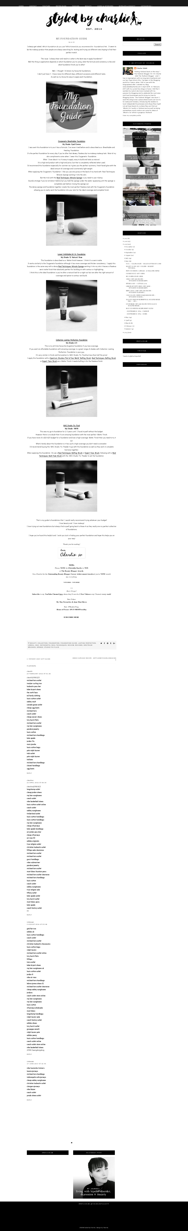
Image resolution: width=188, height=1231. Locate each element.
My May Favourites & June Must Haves (71, 602)
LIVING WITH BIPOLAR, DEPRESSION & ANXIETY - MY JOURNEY (142, 157)
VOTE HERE (67, 582)
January (128, 329)
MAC (37, 645)
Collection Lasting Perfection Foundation (71, 340)
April (128, 320)
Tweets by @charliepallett (132, 356)
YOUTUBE (46, 6)
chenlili (29, 671)
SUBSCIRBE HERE (71, 617)
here (61, 594)
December (129, 247)
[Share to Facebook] (104, 643)
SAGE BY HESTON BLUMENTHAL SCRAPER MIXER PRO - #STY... (143, 300)
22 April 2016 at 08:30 (37, 782)
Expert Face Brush (49, 361)
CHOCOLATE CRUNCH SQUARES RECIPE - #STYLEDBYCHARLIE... (141, 296)
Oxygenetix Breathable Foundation (71, 141)
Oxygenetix (45, 645)
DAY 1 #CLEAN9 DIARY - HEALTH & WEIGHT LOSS (143, 264)
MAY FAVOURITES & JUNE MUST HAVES (139, 308)
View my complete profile (132, 115)
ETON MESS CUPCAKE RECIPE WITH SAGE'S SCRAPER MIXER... (141, 305)
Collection (43, 643)
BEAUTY (88, 6)
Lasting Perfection (87, 643)
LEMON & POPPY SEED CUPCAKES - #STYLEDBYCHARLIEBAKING (138, 287)
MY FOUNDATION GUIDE (134, 276)
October (129, 249)
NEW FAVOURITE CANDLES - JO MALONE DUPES (142, 271)
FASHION (75, 6)
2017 (126, 238)
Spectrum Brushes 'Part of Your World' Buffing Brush (70, 358)
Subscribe (36, 594)
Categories (146, 6)
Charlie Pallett (142, 68)
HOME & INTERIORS (105, 6)
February (129, 326)
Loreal (31, 645)
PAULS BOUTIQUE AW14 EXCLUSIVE (142, 177)
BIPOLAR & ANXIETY (127, 6)
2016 (126, 241)
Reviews (79, 645)
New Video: (71, 599)
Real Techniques (59, 645)
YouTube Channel (52, 594)
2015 (126, 244)
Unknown (30, 922)
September (129, 252)
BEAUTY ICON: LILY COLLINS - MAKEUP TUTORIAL (140, 267)
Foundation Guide (69, 643)
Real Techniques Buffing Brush (104, 358)
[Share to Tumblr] (110, 643)
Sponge (40, 647)
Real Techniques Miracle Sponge (69, 178)
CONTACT (33, 6)
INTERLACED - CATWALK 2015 (136, 283)
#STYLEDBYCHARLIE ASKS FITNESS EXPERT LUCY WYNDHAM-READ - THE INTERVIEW (142, 196)
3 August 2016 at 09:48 (37, 924)
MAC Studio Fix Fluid (71, 425)
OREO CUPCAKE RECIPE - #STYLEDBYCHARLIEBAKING (94, 658)
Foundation (54, 643)
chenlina (30, 780)
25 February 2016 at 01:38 (39, 673)
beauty (33, 643)
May (127, 317)
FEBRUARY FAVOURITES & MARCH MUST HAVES (142, 216)
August (128, 255)
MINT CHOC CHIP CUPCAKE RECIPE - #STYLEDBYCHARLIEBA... (139, 291)
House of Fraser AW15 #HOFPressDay (72, 609)
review (71, 645)
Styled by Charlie (90, 1227)
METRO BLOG (61, 6)
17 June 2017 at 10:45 (36, 1063)
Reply (29, 773)
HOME (21, 6)
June (127, 261)
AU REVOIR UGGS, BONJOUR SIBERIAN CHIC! (142, 138)
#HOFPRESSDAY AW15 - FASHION (137, 311)
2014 (126, 332)
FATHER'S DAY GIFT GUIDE (39, 659)
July (127, 258)
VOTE (62, 568)
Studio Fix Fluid (51, 647)
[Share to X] (101, 643)
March (128, 323)
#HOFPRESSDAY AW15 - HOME (136, 314)
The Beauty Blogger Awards (72, 571)
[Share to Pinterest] (107, 643)
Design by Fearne (102, 1227)
